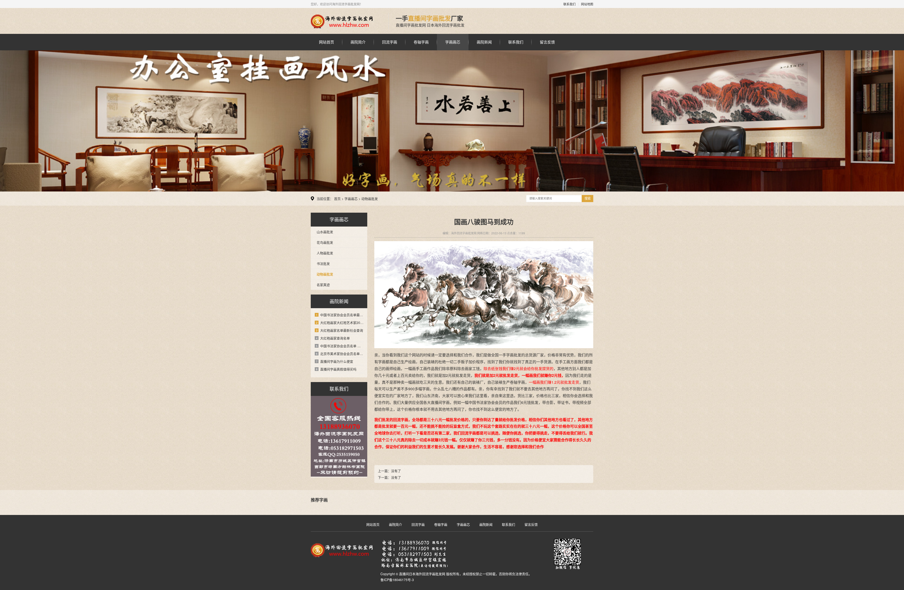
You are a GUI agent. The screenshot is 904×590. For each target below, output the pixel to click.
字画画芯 (452, 42)
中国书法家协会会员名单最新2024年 (340, 314)
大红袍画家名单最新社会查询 (339, 330)
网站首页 (326, 42)
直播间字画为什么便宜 (334, 361)
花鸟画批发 (325, 242)
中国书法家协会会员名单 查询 (340, 345)
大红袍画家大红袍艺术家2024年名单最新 (340, 322)
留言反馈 (547, 42)
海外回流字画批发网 (346, 21)
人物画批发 (325, 253)
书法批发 (323, 263)
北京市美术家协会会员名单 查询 (340, 353)
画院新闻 (484, 42)
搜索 (588, 198)
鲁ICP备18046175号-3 (397, 579)
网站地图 (587, 4)
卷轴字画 (421, 42)
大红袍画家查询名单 (333, 338)
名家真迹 (323, 284)
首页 (337, 198)
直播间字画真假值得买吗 (336, 369)
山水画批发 (325, 231)
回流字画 (389, 42)
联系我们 (569, 4)
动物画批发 (369, 198)
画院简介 (358, 42)
